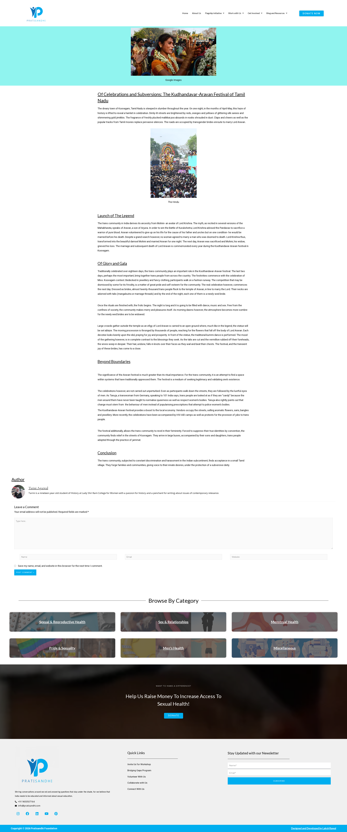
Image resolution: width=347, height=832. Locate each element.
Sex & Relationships (173, 622)
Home (185, 13)
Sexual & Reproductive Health (62, 622)
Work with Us (234, 13)
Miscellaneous (285, 648)
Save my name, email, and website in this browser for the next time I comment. (60, 565)
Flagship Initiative (213, 13)
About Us (196, 13)
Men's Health (173, 648)
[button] (214, 13)
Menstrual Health (284, 622)
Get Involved (254, 13)
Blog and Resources (275, 13)
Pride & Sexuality (62, 648)
